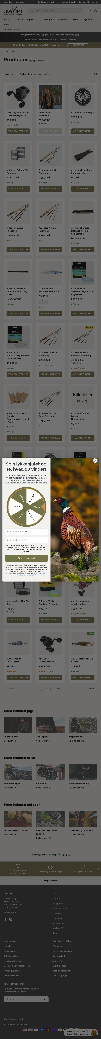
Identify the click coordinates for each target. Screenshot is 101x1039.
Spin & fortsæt (26, 558)
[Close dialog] (95, 461)
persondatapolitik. (31, 575)
